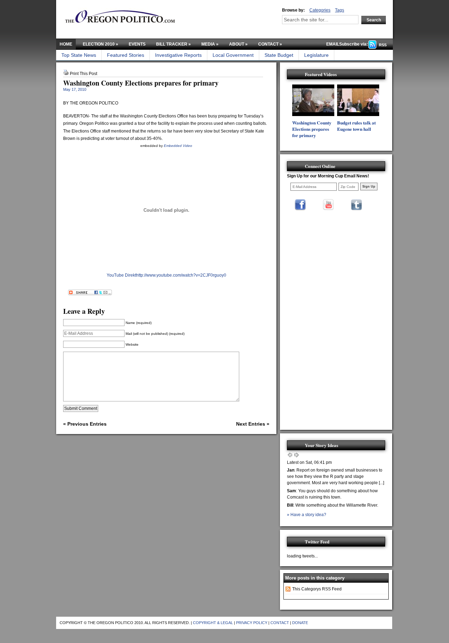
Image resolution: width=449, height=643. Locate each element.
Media (210, 44)
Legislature (316, 55)
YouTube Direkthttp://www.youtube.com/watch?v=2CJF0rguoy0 (166, 275)
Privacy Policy (251, 623)
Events (137, 44)
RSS (383, 45)
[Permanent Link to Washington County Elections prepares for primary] (313, 114)
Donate (300, 623)
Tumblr (356, 204)
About (238, 44)
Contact (270, 44)
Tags (339, 10)
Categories (319, 10)
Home (66, 44)
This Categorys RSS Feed (317, 589)
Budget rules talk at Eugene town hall (356, 126)
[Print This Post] (66, 73)
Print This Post (83, 73)
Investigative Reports (178, 55)
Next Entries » (252, 424)
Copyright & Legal (213, 623)
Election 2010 (100, 44)
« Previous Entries (85, 424)
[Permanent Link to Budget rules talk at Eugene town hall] (358, 114)
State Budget (278, 55)
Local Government (233, 55)
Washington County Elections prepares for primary (141, 83)
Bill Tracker (173, 44)
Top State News (78, 55)
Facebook (300, 204)
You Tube (328, 204)
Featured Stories (125, 55)
